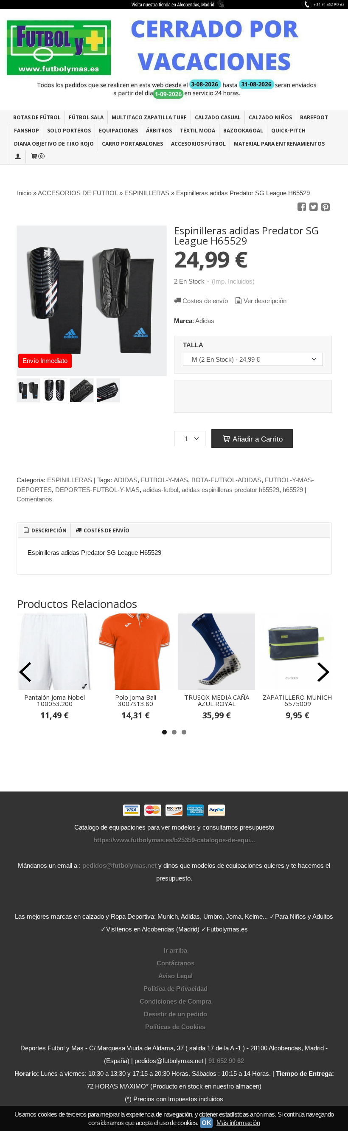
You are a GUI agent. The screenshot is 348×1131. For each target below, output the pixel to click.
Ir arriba (175, 950)
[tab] (44, 530)
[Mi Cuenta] (18, 156)
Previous (25, 672)
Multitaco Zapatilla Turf (149, 117)
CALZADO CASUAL (218, 117)
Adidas (204, 320)
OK (206, 1122)
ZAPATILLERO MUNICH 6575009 (297, 700)
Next (323, 672)
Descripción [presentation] (48, 530)
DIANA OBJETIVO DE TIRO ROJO (54, 143)
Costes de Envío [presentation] (105, 530)
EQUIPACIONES (118, 130)
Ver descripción (265, 300)
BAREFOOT (314, 117)
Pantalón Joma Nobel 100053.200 (54, 700)
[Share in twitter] (314, 207)
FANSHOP (26, 130)
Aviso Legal (175, 975)
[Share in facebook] (302, 207)
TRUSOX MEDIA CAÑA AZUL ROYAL (216, 700)
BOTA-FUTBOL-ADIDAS (226, 480)
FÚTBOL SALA (86, 117)
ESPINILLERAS (69, 480)
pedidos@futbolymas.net (119, 865)
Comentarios (34, 499)
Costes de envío (205, 300)
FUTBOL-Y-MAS (164, 480)
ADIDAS (126, 480)
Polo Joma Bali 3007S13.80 (135, 700)
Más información (238, 1122)
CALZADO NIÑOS (270, 117)
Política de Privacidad (175, 988)
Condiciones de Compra (175, 1001)
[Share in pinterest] (325, 207)
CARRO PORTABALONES (132, 143)
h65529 (293, 489)
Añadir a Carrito (257, 439)
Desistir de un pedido (175, 1014)
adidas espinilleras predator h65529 (230, 489)
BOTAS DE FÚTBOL (37, 117)
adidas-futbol (160, 489)
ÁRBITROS (159, 130)
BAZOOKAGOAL (243, 130)
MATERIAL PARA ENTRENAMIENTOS (279, 143)
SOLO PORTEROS (69, 130)
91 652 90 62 (226, 1060)
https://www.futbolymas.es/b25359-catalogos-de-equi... (174, 840)
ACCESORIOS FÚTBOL (198, 143)
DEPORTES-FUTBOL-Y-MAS (97, 489)
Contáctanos (175, 963)
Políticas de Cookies (175, 1026)
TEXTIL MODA (197, 130)
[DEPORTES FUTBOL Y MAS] (174, 59)
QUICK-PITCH (288, 130)
